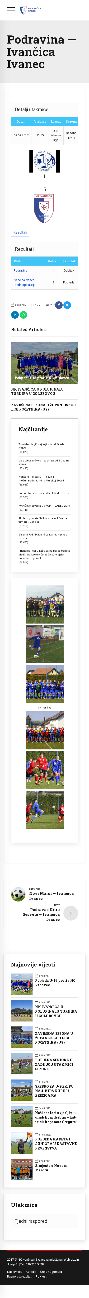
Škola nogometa (51, 1271)
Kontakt (31, 1271)
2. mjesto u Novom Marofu (51, 1168)
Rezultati (20, 232)
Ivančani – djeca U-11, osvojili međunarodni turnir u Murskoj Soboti (41, 478)
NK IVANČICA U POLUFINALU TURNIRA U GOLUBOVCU (37, 391)
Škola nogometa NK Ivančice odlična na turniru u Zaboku (43, 520)
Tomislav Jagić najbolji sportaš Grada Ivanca (41, 446)
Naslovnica (14, 1271)
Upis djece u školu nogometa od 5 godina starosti (44, 462)
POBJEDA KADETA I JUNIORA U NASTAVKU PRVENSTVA (56, 1143)
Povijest (41, 1276)
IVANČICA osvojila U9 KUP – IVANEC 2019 (44, 505)
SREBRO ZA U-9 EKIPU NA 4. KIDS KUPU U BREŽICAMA (54, 1091)
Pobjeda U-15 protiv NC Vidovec (42, 378)
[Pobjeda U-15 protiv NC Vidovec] (44, 363)
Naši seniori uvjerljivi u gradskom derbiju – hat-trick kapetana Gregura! (56, 1117)
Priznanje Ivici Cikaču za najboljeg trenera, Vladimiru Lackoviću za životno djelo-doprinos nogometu (44, 554)
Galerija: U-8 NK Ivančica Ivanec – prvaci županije (43, 536)
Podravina (20, 270)
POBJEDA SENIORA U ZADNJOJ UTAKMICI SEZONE (54, 1064)
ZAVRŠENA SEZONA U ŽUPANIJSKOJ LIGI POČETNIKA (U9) (43, 407)
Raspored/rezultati (19, 1276)
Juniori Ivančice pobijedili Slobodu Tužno (44, 493)
